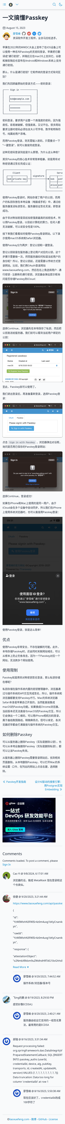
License (53, 1119)
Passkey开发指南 (16, 782)
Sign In (7, 864)
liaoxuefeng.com (19, 1119)
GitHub (42, 1119)
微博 (33, 1119)
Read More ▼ (21, 967)
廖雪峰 (17, 33)
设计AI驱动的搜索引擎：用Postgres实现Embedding (48, 785)
